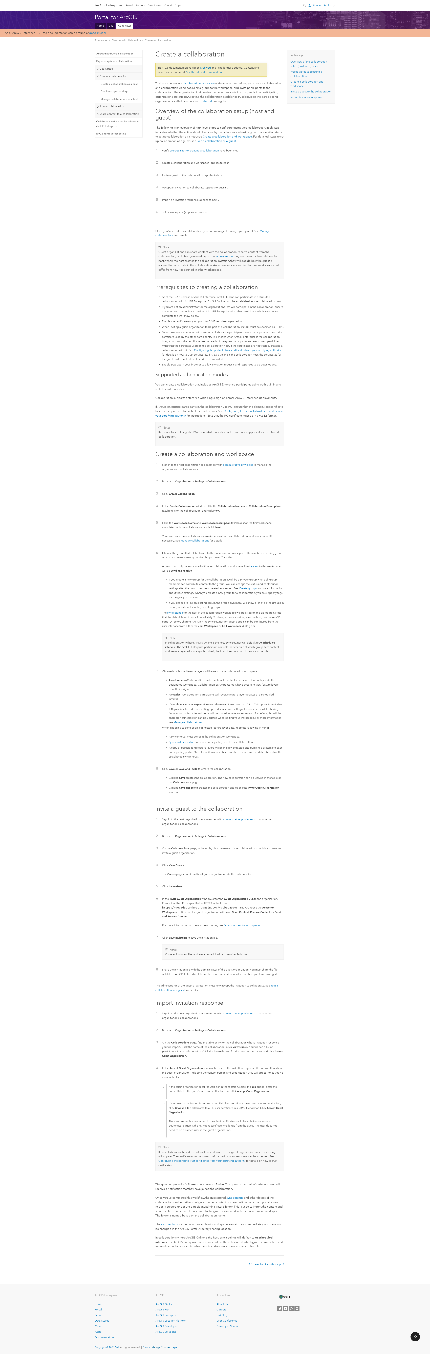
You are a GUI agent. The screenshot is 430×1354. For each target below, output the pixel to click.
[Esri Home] (284, 1296)
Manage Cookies (161, 1347)
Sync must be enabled (182, 742)
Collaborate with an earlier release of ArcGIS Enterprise (117, 123)
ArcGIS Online (164, 1304)
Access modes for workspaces (241, 925)
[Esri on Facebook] (285, 1308)
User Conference (227, 1320)
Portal (129, 5)
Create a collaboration (158, 40)
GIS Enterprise (108, 5)
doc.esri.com (97, 32)
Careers (221, 1309)
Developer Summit (228, 1326)
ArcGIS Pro (162, 1309)
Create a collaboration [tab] (113, 76)
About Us (222, 1304)
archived (205, 67)
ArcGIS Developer (167, 1326)
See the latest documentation (204, 72)
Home (100, 25)
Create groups (248, 588)
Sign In (316, 5)
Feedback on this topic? (268, 1264)
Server (99, 1315)
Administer (124, 25)
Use (111, 25)
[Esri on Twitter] (279, 1308)
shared (207, 101)
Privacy (146, 1347)
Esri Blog (222, 1315)
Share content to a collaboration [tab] (119, 113)
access (254, 566)
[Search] (305, 5)
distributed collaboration (199, 83)
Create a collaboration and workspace (227, 136)
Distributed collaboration (126, 40)
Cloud (168, 5)
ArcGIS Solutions (166, 1331)
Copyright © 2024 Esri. (107, 1347)
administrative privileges (238, 464)
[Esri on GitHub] (291, 1308)
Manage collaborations (195, 540)
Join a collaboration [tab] (111, 106)
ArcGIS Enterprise (166, 1315)
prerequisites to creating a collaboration (194, 150)
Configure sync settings (114, 91)
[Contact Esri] (296, 1308)
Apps (178, 5)
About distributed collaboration (115, 53)
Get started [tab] (106, 68)
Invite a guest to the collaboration (310, 91)
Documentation (104, 1337)
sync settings (175, 612)
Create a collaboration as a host (119, 83)
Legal (175, 1347)
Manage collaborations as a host (119, 99)
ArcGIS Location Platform (171, 1320)
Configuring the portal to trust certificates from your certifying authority (237, 350)
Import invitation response (306, 97)
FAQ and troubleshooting (111, 133)
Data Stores (154, 5)
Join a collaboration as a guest (216, 141)
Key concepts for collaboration (114, 61)
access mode (224, 256)
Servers (140, 5)
